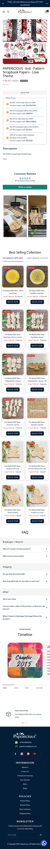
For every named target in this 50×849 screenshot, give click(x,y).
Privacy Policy (25, 801)
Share (5, 159)
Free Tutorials (25, 780)
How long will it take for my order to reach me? (21, 581)
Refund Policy (25, 805)
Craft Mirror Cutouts (37, 258)
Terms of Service (25, 809)
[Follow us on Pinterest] (28, 753)
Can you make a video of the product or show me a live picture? (24, 607)
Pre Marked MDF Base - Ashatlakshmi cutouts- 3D (37, 379)
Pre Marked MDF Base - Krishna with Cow (13, 467)
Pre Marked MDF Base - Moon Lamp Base (12, 292)
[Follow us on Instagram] (21, 753)
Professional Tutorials (25, 776)
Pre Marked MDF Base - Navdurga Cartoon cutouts (12, 336)
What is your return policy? (13, 556)
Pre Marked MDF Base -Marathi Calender (37, 423)
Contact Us (25, 772)
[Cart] (46, 12)
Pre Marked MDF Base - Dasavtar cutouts (13, 423)
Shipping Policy (25, 814)
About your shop (9, 599)
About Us (25, 767)
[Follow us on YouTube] (34, 753)
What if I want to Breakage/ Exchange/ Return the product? (22, 617)
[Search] (8, 12)
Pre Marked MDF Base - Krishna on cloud (37, 511)
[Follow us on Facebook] (15, 753)
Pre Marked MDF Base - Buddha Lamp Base (37, 292)
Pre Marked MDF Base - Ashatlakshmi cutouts (13, 379)
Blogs (25, 788)
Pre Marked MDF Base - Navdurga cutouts (37, 336)
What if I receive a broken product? (17, 549)
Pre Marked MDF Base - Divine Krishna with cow (37, 467)
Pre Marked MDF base (13, 258)
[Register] (41, 835)
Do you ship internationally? (14, 574)
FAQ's (25, 784)
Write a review (25, 187)
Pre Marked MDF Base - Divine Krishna (13, 511)
